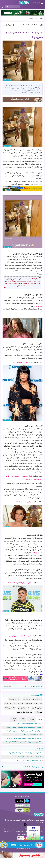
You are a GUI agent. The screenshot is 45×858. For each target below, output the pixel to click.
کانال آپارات (19, 831)
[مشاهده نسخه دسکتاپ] (2, 7)
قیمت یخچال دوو (23, 708)
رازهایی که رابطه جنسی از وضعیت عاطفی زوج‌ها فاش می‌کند (24, 738)
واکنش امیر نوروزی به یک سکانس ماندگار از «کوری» (25, 752)
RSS (18, 834)
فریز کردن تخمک (36, 552)
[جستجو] (7, 6)
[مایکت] (22, 801)
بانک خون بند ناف (10, 708)
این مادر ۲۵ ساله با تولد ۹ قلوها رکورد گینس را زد (27, 735)
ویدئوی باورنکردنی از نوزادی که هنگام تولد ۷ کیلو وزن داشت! (24, 727)
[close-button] (25, 824)
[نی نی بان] (24, 3)
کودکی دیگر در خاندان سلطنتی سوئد (19, 582)
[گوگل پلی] (22, 806)
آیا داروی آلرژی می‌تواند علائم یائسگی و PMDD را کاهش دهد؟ (23, 742)
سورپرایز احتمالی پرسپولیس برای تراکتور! (28, 760)
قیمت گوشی (38, 703)
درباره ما (8, 829)
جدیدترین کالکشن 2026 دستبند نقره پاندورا (18, 703)
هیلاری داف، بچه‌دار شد (24, 502)
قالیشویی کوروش (37, 708)
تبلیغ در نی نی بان (9, 831)
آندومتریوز (38, 306)
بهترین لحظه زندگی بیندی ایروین (20, 635)
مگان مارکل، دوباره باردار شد (22, 362)
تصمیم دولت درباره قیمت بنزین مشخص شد (27, 756)
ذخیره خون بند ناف (14, 699)
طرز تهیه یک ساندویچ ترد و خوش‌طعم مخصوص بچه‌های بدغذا (23, 731)
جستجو (14, 829)
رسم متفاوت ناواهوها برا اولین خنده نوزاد (29, 724)
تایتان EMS (38, 712)
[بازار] (22, 810)
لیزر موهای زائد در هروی (24, 712)
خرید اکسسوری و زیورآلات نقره (32, 699)
